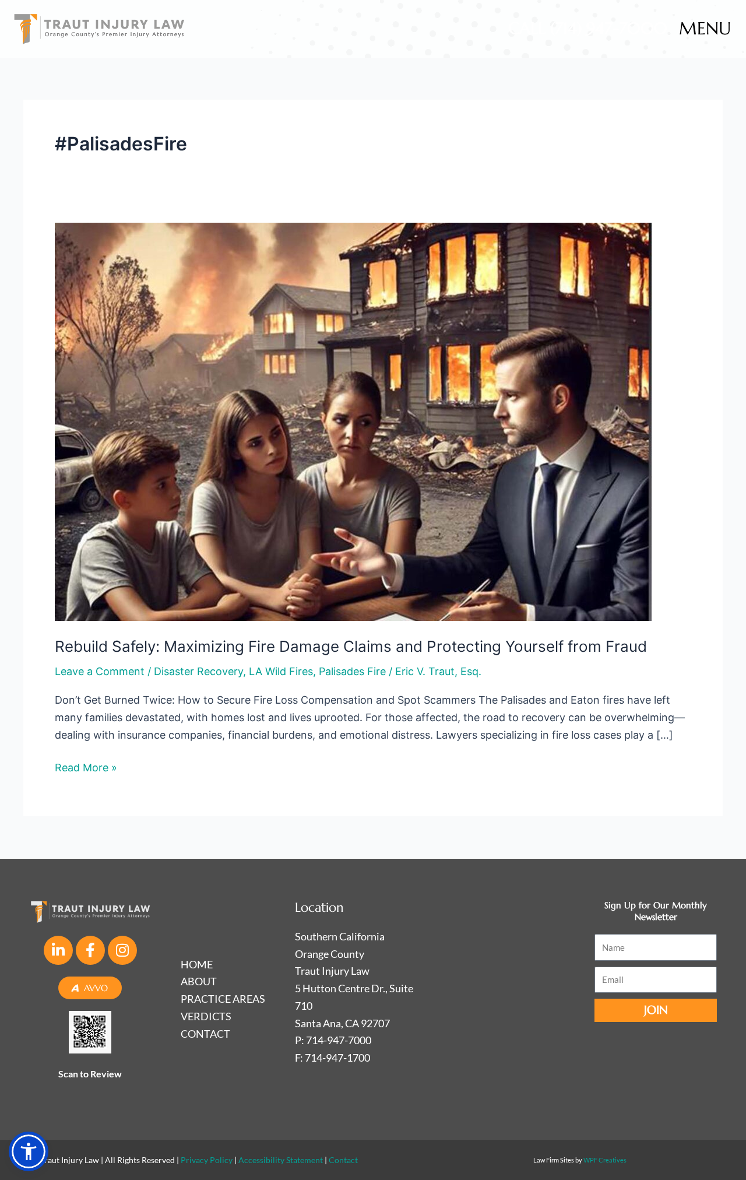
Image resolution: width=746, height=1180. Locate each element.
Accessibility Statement (280, 1160)
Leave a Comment (100, 671)
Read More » (86, 766)
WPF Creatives (605, 1160)
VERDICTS (206, 1016)
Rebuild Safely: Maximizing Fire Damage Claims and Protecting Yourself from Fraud (351, 646)
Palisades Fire (352, 671)
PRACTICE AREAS (223, 998)
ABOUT (199, 981)
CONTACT (205, 1033)
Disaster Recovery (198, 671)
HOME (197, 964)
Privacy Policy (207, 1160)
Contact (343, 1160)
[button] (28, 1151)
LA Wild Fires (281, 671)
